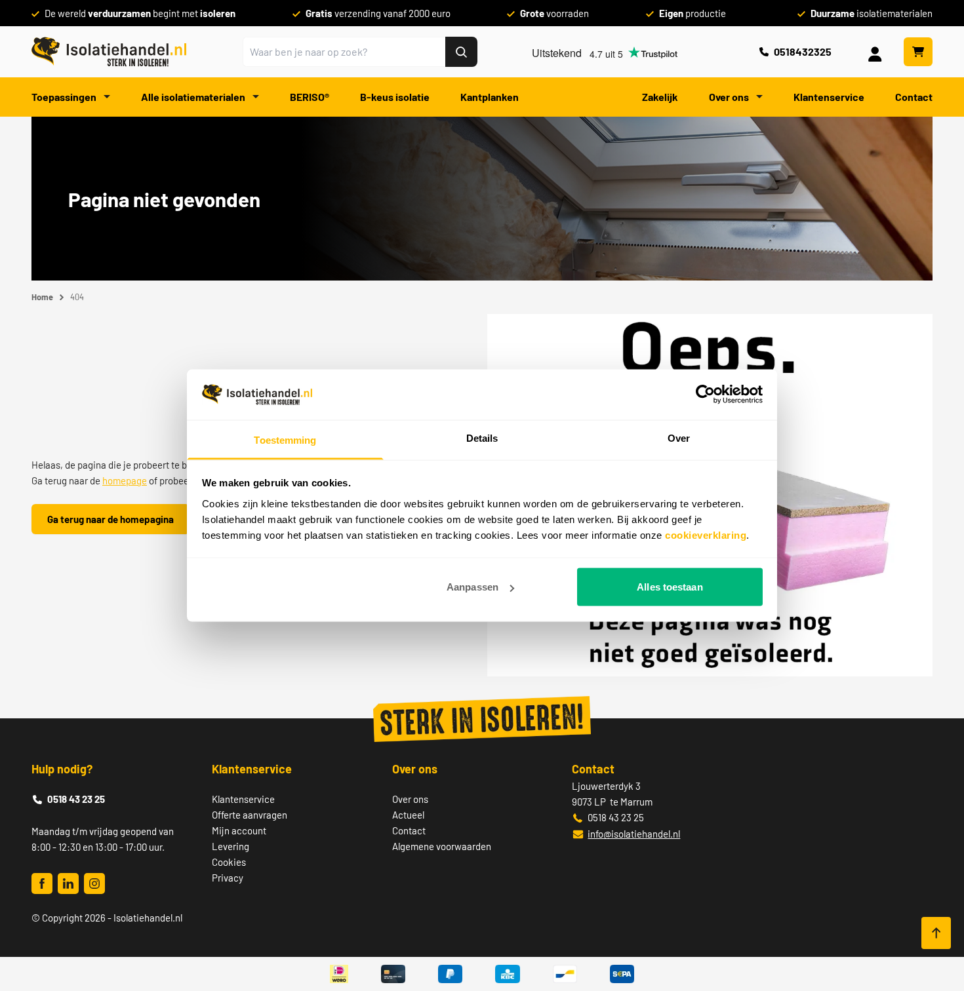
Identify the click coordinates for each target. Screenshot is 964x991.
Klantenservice (828, 96)
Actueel (408, 815)
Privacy (227, 878)
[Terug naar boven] (936, 933)
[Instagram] (94, 883)
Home (42, 297)
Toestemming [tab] (285, 439)
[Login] (877, 52)
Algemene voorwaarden (441, 846)
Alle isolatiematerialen (194, 96)
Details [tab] (482, 437)
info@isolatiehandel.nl (634, 834)
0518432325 (803, 51)
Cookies (229, 862)
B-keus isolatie (395, 96)
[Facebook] (41, 883)
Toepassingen (64, 96)
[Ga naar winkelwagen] (918, 51)
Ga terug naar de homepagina (110, 519)
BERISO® (309, 96)
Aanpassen (472, 587)
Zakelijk (660, 96)
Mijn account (239, 830)
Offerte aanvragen (249, 815)
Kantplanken (489, 96)
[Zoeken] (461, 52)
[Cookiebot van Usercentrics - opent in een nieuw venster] (705, 394)
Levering (230, 846)
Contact (914, 96)
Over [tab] (679, 437)
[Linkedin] (68, 883)
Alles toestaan (669, 587)
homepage (124, 480)
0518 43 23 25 (76, 799)
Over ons (730, 96)
